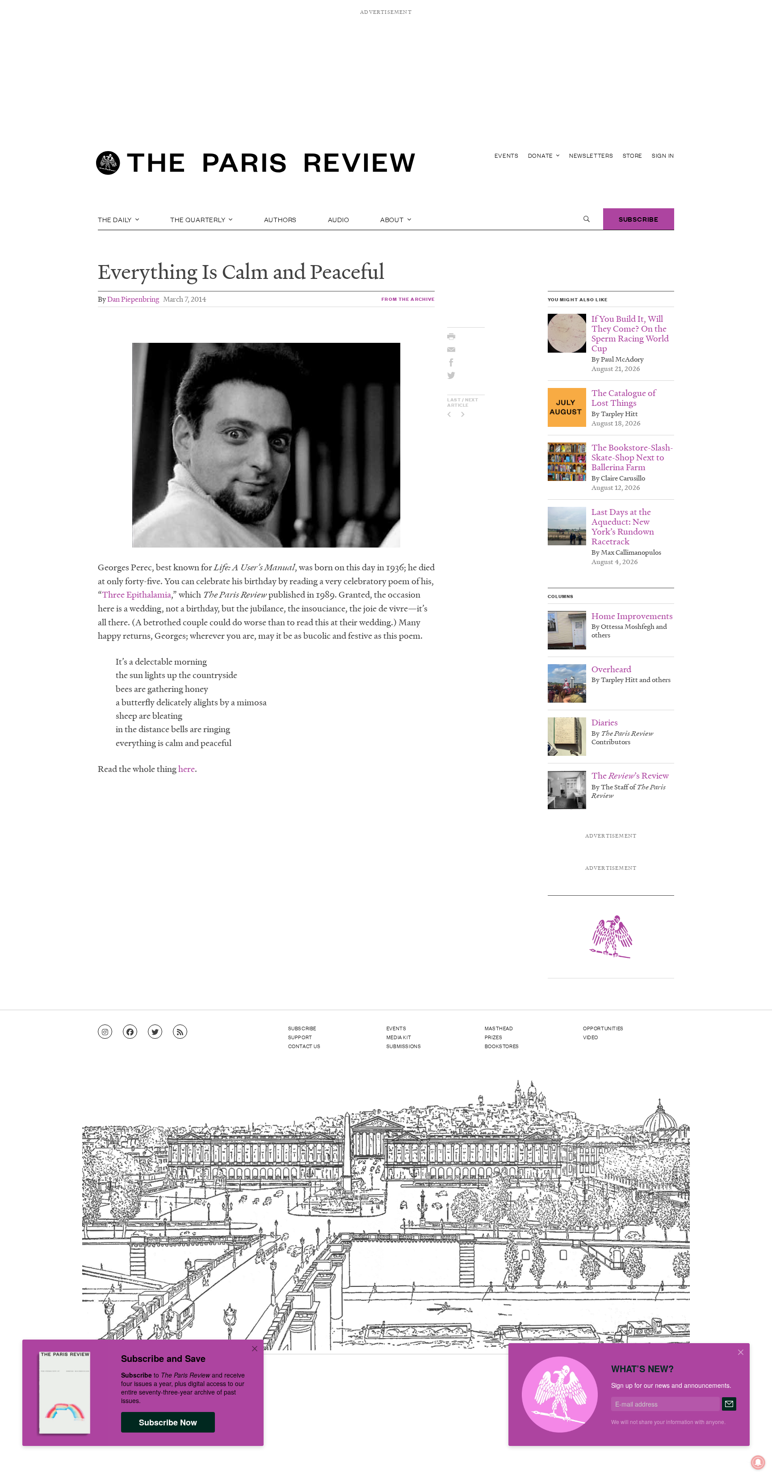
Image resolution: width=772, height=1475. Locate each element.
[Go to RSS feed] (180, 1032)
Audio (338, 219)
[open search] (586, 219)
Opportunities (603, 1028)
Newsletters (591, 155)
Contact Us (304, 1046)
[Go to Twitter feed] (155, 1032)
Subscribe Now (168, 1422)
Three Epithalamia (136, 594)
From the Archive (408, 299)
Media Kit (398, 1037)
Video (590, 1037)
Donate (541, 155)
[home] (255, 165)
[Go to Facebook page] (130, 1032)
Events (507, 155)
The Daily (116, 219)
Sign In (663, 155)
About (393, 219)
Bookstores (502, 1046)
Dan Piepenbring (133, 299)
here (186, 769)
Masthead (499, 1028)
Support (300, 1037)
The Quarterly (198, 219)
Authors (280, 219)
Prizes (494, 1037)
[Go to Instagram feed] (105, 1032)
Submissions (403, 1046)
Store (633, 155)
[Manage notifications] (751, 1455)
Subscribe (639, 218)
